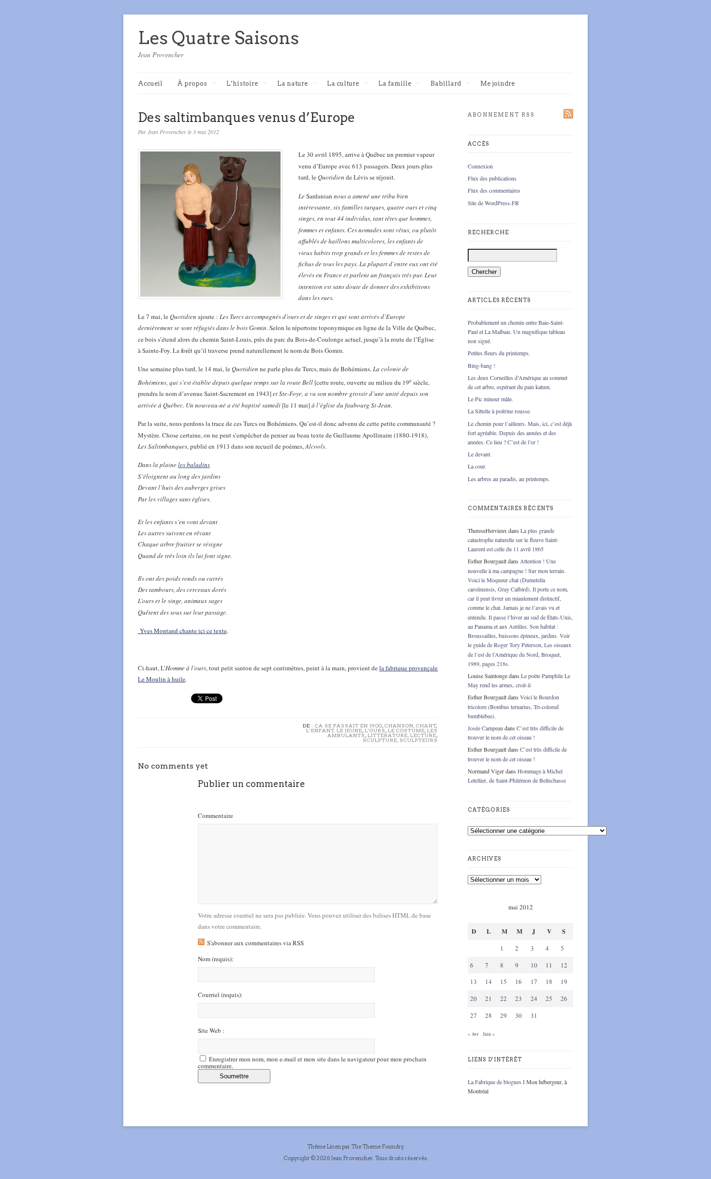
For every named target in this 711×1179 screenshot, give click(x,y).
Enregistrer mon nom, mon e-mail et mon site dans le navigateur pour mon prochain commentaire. (312, 1062)
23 (518, 998)
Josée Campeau (485, 728)
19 (564, 981)
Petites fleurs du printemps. (499, 353)
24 (534, 998)
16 (518, 981)
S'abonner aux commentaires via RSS (255, 942)
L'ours (375, 730)
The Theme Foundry (377, 1146)
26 (564, 998)
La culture (343, 84)
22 (503, 998)
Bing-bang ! (481, 365)
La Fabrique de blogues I (496, 1082)
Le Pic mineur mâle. (490, 399)
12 (564, 965)
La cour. (477, 466)
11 (549, 965)
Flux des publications (492, 178)
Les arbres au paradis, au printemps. (509, 479)
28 (488, 1015)
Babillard (445, 84)
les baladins (194, 464)
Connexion (480, 166)
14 (488, 981)
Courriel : (220, 995)
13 (473, 981)
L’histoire (242, 84)
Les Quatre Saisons (218, 37)
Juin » (489, 1033)
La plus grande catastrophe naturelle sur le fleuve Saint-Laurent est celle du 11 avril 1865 (513, 540)
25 (549, 998)
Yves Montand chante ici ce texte (182, 630)
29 (503, 1015)
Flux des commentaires (494, 190)
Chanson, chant (410, 725)
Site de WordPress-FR (493, 203)
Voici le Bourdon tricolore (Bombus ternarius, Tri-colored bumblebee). (513, 706)
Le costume (406, 730)
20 (473, 998)
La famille (394, 84)
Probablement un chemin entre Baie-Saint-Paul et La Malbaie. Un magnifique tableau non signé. (516, 331)
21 (488, 998)
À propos (192, 84)
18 (549, 981)
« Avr (473, 1033)
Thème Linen (324, 1146)
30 (518, 1015)
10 (534, 965)
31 (534, 1015)
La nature (292, 84)
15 (503, 981)
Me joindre (497, 83)
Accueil (150, 83)
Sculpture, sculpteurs (400, 740)
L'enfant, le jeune (334, 730)
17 (534, 981)
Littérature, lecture (402, 735)
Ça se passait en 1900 (348, 725)
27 (473, 1015)
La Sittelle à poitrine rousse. (499, 411)
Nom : (216, 959)
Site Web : (211, 1031)
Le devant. (479, 454)
